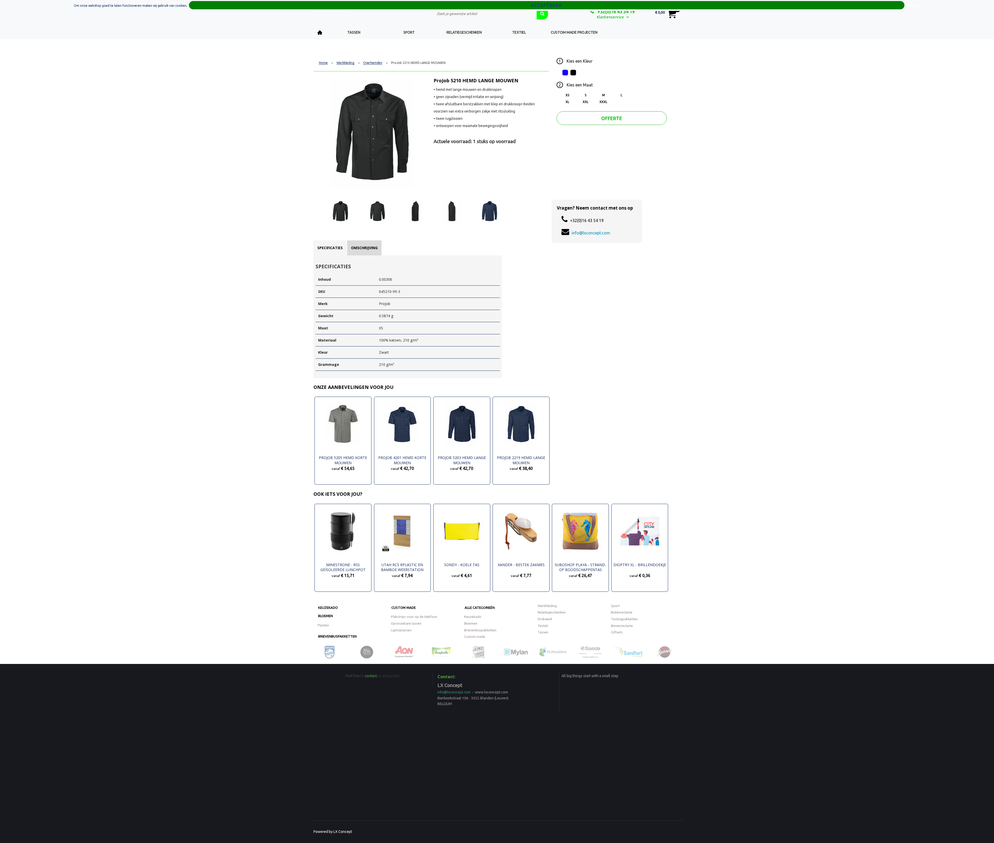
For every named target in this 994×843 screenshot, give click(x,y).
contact (371, 676)
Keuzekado (328, 607)
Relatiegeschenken (464, 32)
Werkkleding (345, 62)
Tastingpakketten (624, 619)
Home (319, 32)
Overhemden (372, 62)
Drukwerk (545, 619)
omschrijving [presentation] (364, 247)
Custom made (403, 607)
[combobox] (483, 13)
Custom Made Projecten (574, 32)
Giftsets (617, 632)
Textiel (519, 32)
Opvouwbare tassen (406, 623)
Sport (409, 32)
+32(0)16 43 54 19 (615, 11)
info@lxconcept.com (591, 233)
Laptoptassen (401, 630)
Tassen (353, 32)
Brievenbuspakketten (337, 636)
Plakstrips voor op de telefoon (414, 616)
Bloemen (325, 616)
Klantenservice (610, 17)
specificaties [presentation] (330, 247)
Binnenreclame (622, 625)
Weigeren (913, 5)
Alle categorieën (480, 607)
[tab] (330, 247)
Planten (323, 625)
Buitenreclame (621, 612)
